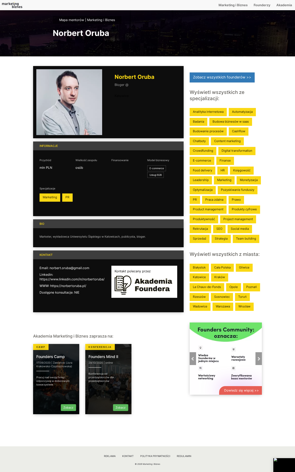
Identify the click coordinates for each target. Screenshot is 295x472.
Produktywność (204, 219)
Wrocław (244, 306)
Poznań (251, 287)
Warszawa (223, 306)
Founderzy (262, 5)
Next (258, 358)
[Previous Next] (226, 358)
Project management (238, 219)
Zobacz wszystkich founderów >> (222, 77)
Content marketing (227, 141)
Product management (208, 209)
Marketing (50, 197)
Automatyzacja (242, 112)
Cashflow (238, 131)
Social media (240, 229)
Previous (193, 358)
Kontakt (128, 456)
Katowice (122, 96)
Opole (233, 287)
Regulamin (184, 456)
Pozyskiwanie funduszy (237, 190)
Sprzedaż (199, 238)
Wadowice (200, 306)
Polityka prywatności (155, 456)
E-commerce (202, 160)
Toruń (242, 297)
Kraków (219, 277)
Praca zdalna (214, 199)
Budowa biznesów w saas (231, 121)
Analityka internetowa (208, 112)
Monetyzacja (249, 180)
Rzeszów (199, 297)
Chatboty (199, 141)
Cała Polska (222, 267)
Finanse (225, 160)
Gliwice (244, 267)
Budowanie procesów (208, 131)
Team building (246, 238)
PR (67, 197)
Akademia (284, 5)
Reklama (110, 456)
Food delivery (202, 170)
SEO (219, 229)
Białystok (199, 267)
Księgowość (241, 170)
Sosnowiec (222, 297)
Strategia (221, 238)
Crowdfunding (203, 151)
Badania (198, 121)
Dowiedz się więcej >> (241, 390)
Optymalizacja (203, 190)
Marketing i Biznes (233, 5)
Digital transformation (237, 151)
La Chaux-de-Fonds (207, 287)
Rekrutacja (200, 229)
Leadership (201, 180)
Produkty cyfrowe (244, 209)
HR (223, 170)
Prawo (236, 199)
